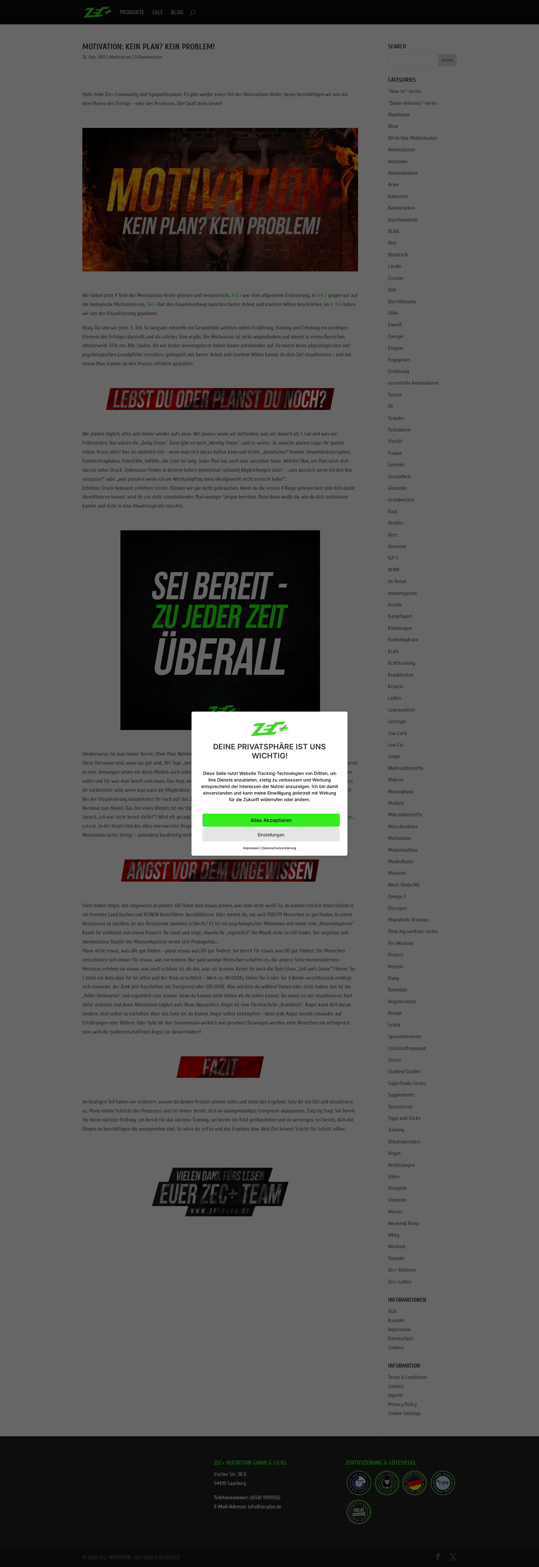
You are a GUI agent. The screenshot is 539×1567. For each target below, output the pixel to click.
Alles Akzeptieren (271, 820)
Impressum (251, 848)
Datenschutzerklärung (279, 848)
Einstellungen (271, 834)
